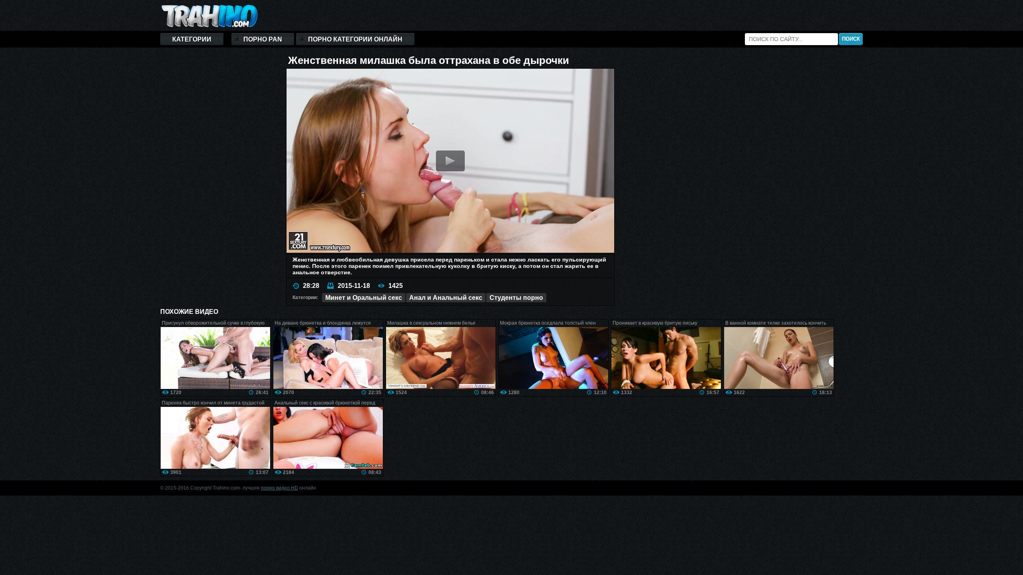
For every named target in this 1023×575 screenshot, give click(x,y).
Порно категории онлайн (355, 39)
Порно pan (262, 39)
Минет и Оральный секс (363, 297)
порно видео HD (279, 488)
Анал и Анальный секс (445, 297)
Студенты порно (516, 297)
